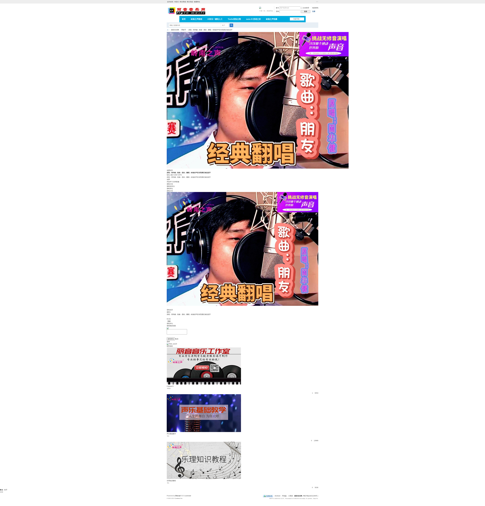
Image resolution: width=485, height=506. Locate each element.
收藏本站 (197, 2)
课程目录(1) (171, 186)
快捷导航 (296, 19)
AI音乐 (176, 2)
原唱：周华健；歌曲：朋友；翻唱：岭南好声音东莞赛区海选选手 (210, 30)
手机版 (284, 496)
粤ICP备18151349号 (310, 496)
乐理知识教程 (171, 481)
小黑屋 (290, 496)
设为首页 (170, 2)
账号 (277, 8)
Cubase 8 (170, 386)
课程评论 (170, 188)
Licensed (188, 496)
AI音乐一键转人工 (215, 19)
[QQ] (268, 496)
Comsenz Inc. (179, 498)
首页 (184, 19)
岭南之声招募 (271, 19)
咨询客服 (176, 182)
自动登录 (306, 8)
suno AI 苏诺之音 (253, 19)
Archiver (277, 496)
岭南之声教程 (196, 19)
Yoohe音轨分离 (234, 19)
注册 (313, 11)
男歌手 (183, 30)
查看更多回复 (171, 326)
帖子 (223, 25)
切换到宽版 (317, 2)
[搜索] (231, 25)
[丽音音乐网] (186, 10)
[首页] (168, 30)
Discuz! (178, 496)
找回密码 (315, 8)
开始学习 (170, 182)
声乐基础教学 (171, 434)
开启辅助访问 (314, 2)
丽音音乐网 (175, 30)
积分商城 (183, 2)
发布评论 (171, 339)
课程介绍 (170, 184)
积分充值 (190, 2)
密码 (277, 11)
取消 (176, 339)
